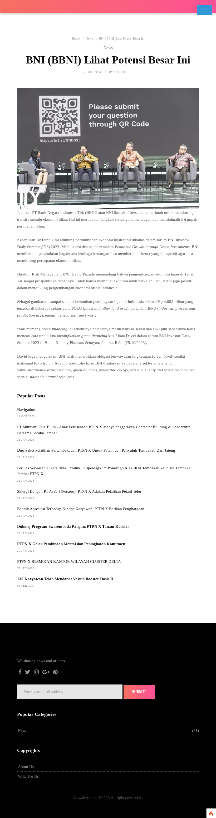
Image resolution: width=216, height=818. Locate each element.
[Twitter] (28, 673)
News (89, 39)
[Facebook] (20, 673)
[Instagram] (36, 673)
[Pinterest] (55, 673)
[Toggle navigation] (204, 10)
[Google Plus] (46, 673)
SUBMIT (139, 692)
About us (26, 767)
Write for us (28, 776)
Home (76, 39)
